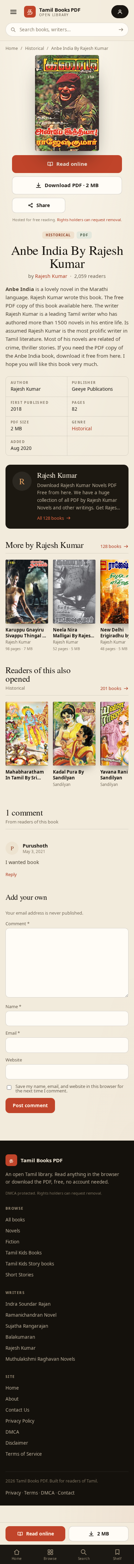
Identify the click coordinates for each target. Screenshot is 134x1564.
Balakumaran (20, 1337)
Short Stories (19, 1275)
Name (13, 1006)
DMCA (12, 1432)
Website (13, 1060)
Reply (11, 874)
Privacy (13, 1493)
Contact (66, 1493)
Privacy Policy (19, 1421)
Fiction (12, 1242)
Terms (31, 1493)
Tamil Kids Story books (29, 1264)
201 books (110, 688)
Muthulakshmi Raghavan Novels (40, 1359)
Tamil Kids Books (23, 1253)
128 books (110, 546)
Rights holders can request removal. (89, 219)
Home (11, 48)
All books (15, 1220)
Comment (17, 923)
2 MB (103, 1533)
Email (12, 1033)
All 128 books (50, 518)
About (12, 1399)
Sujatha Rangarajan (26, 1326)
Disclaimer (16, 1443)
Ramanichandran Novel (30, 1315)
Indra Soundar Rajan (28, 1304)
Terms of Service (23, 1454)
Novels (12, 1231)
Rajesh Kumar (51, 276)
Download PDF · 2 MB (72, 185)
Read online (71, 163)
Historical (34, 48)
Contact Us (17, 1410)
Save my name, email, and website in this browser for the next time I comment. (69, 1088)
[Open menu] (13, 11)
